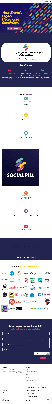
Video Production (29, 383)
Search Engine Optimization (26, 118)
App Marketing (26, 136)
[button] (14, 28)
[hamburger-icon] (41, 1)
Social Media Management (26, 101)
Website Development (26, 229)
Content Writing (29, 385)
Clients (3, 390)
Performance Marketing (25, 214)
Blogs (3, 395)
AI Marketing (28, 382)
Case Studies (4, 394)
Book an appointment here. (32, 246)
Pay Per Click (28, 380)
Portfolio (3, 392)
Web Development (29, 376)
